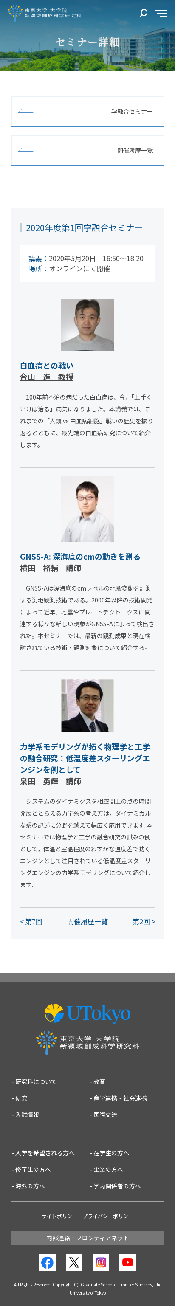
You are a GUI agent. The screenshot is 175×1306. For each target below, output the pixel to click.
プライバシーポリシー (107, 1215)
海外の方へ (30, 1186)
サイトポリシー (59, 1215)
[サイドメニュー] (161, 13)
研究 (21, 1098)
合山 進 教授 (46, 376)
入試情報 (27, 1114)
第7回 (33, 921)
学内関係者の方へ (117, 1186)
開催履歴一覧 (135, 150)
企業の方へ (108, 1169)
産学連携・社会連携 (120, 1098)
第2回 (141, 921)
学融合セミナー (132, 111)
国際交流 (105, 1114)
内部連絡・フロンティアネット (87, 1237)
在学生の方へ (111, 1152)
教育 (99, 1081)
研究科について (36, 1081)
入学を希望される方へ (45, 1152)
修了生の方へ (33, 1169)
